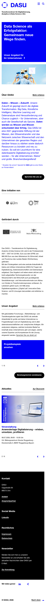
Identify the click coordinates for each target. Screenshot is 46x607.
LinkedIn (5, 518)
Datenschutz (7, 538)
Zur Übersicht (38, 389)
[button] (21, 585)
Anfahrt (5, 497)
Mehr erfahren (38, 95)
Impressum (6, 534)
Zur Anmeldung (8, 570)
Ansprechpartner (9, 501)
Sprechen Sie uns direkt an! (26, 335)
